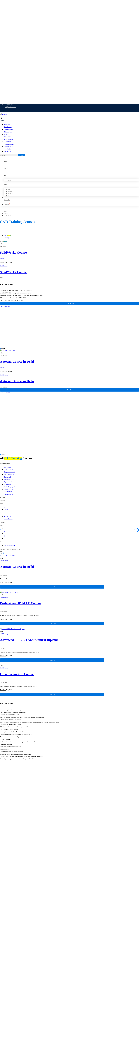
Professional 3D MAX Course (20, 603)
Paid (6, 509)
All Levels (7, 516)
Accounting (7, 124)
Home (5, 211)
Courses (6, 213)
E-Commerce (7, 141)
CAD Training (8, 127)
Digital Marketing (8, 139)
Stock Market (7, 149)
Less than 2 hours (9, 545)
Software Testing (8, 146)
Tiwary (2, 258)
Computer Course (8, 129)
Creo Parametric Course (17, 674)
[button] (0, 348)
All (5, 507)
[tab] (71, 235)
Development (7, 136)
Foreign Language (9, 144)
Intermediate (8, 519)
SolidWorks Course (13, 252)
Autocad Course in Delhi (17, 361)
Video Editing (7, 151)
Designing (6, 134)
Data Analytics (8, 132)
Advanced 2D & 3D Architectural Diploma (29, 640)
